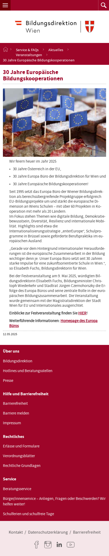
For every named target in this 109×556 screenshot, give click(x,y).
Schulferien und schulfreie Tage (28, 513)
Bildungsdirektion (17, 361)
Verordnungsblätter (19, 456)
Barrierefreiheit (15, 403)
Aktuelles (55, 49)
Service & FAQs (27, 49)
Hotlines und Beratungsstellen (27, 370)
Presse (8, 380)
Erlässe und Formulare (21, 446)
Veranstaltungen (29, 54)
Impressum (12, 423)
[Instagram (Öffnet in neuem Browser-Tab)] (49, 544)
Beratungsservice (17, 488)
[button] (5, 5)
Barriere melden (16, 413)
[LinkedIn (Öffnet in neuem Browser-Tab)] (60, 544)
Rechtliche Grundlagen (21, 465)
